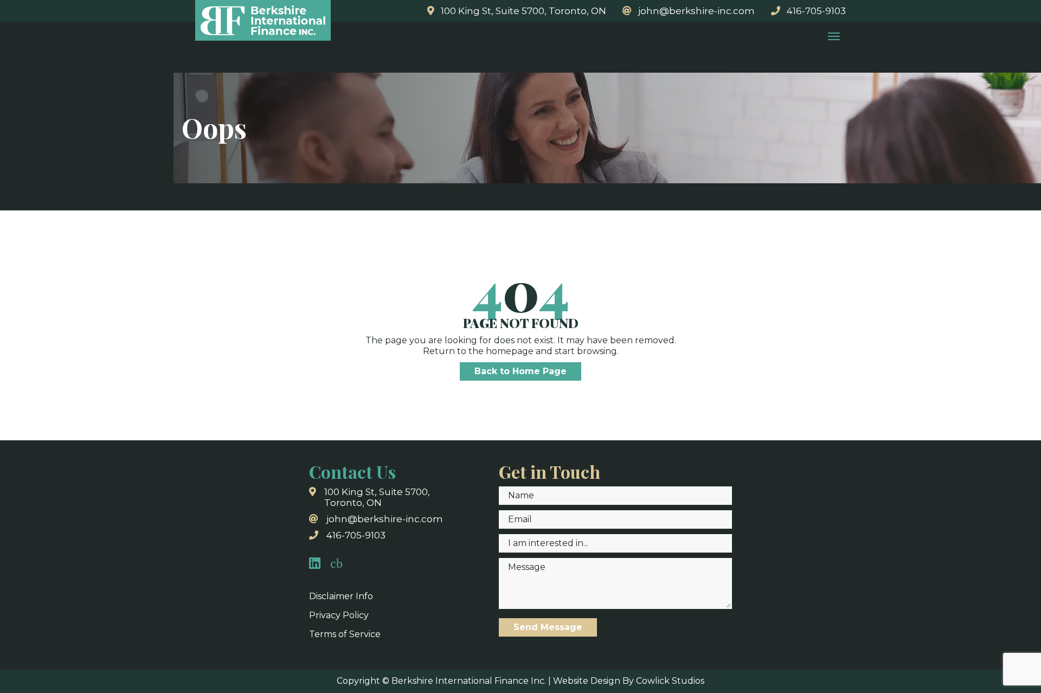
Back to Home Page (520, 371)
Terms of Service (345, 634)
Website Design (586, 681)
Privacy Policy (339, 615)
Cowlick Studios (670, 681)
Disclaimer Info (341, 596)
